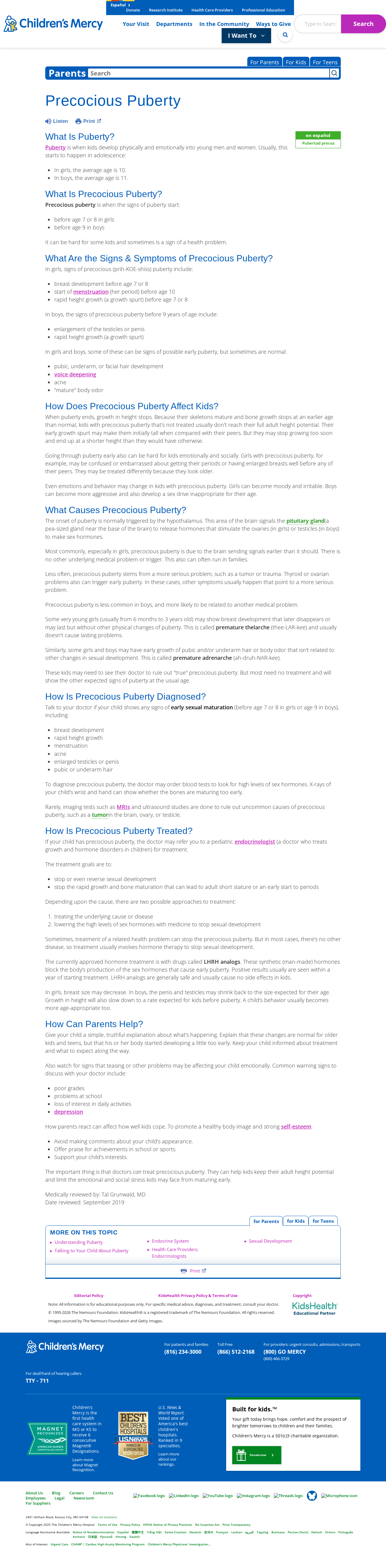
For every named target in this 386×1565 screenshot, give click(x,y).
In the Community (224, 23)
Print (89, 121)
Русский (106, 1537)
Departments (174, 23)
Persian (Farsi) (298, 1532)
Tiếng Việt (154, 1532)
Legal (60, 1498)
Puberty (55, 147)
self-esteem (296, 1126)
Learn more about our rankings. (168, 1459)
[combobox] (208, 73)
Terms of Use (107, 1524)
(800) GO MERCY (285, 1351)
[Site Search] (285, 34)
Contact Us (103, 1493)
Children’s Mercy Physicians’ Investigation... (179, 1544)
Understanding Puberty (79, 1242)
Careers (76, 1493)
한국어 (208, 1532)
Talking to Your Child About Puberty (91, 1250)
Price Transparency (236, 1524)
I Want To (243, 35)
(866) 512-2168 (236, 1351)
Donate (133, 10)
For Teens (325, 62)
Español (119, 5)
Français (222, 1532)
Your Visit (136, 23)
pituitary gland (305, 520)
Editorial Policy (88, 1295)
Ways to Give (273, 23)
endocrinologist (255, 841)
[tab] (323, 1220)
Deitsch (316, 1532)
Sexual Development (270, 1241)
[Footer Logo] (65, 1346)
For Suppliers (38, 1503)
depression (68, 1111)
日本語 (92, 1537)
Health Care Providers (212, 10)
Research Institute (165, 10)
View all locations (104, 1517)
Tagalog (262, 1532)
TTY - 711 (37, 1380)
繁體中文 (138, 1532)
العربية (249, 1532)
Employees (36, 1498)
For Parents (264, 62)
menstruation (91, 291)
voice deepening (75, 374)
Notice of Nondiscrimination (93, 1532)
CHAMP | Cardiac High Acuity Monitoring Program (108, 1544)
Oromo (330, 1532)
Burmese (278, 1532)
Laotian (236, 1532)
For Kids (296, 62)
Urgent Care (59, 1544)
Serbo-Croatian (175, 1532)
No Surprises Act (207, 1524)
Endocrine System (170, 1241)
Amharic (79, 1537)
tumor (100, 814)
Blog (56, 1493)
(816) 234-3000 (182, 1351)
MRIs (123, 806)
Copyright (302, 1295)
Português (345, 1532)
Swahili (134, 1537)
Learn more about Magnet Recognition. (85, 1465)
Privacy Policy (130, 1524)
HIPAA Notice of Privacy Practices (167, 1524)
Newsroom (84, 1498)
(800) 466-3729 (276, 1358)
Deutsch (195, 1532)
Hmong (120, 1537)
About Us (34, 1493)
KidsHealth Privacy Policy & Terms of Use (198, 1295)
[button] (256, 1455)
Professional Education (263, 10)
